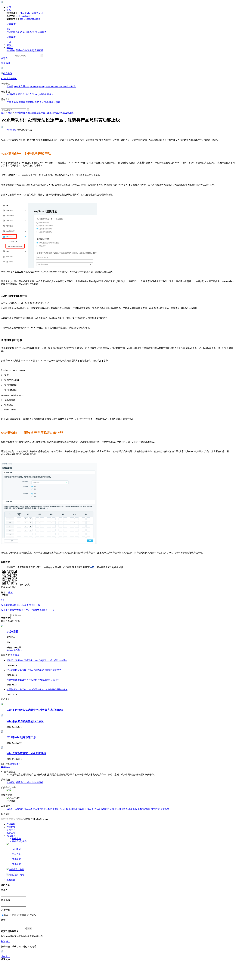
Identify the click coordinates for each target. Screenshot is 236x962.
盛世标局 (164, 809)
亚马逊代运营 (93, 809)
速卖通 (35, 13)
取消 (3, 941)
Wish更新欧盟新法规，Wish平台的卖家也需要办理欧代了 (34, 670)
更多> (50, 94)
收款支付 (29, 32)
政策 (10, 113)
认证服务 (42, 32)
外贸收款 (155, 809)
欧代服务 (82, 809)
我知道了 (5, 956)
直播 (14, 915)
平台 (9, 10)
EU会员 (4, 78)
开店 (9, 42)
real (22, 19)
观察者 (23, 915)
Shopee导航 (29, 809)
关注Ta (10, 650)
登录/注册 (5, 63)
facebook (20, 16)
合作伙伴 (29, 782)
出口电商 (73, 809)
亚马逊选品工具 (60, 809)
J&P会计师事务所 (15, 809)
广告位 (33, 915)
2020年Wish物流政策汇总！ (23, 737)
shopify (27, 16)
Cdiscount (28, 19)
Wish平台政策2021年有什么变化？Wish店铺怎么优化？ (33, 680)
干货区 (10, 47)
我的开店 (12, 78)
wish (41, 13)
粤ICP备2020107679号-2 (12, 819)
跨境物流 (11, 32)
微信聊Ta (18, 650)
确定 (8, 941)
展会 (6, 915)
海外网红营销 (107, 809)
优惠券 (4, 58)
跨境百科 (11, 50)
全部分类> (12, 24)
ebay (29, 13)
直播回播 (38, 50)
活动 (9, 45)
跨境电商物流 (121, 809)
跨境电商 (132, 809)
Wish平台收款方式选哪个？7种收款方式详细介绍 (28, 610)
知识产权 (20, 32)
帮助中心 (20, 50)
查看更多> (15, 655)
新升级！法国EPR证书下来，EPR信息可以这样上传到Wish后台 (37, 660)
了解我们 (11, 782)
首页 (9, 7)
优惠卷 (57, 102)
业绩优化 (5, 766)
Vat (35, 32)
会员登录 (7, 73)
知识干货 (29, 50)
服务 (9, 29)
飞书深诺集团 (144, 809)
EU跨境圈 (11, 130)
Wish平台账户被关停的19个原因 (25, 721)
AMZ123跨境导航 (43, 809)
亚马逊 (23, 13)
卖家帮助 (30, 102)
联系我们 (20, 782)
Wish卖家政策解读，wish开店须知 (20, 605)
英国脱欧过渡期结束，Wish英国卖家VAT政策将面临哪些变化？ (37, 689)
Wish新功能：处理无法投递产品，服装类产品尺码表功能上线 (43, 113)
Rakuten (36, 19)
